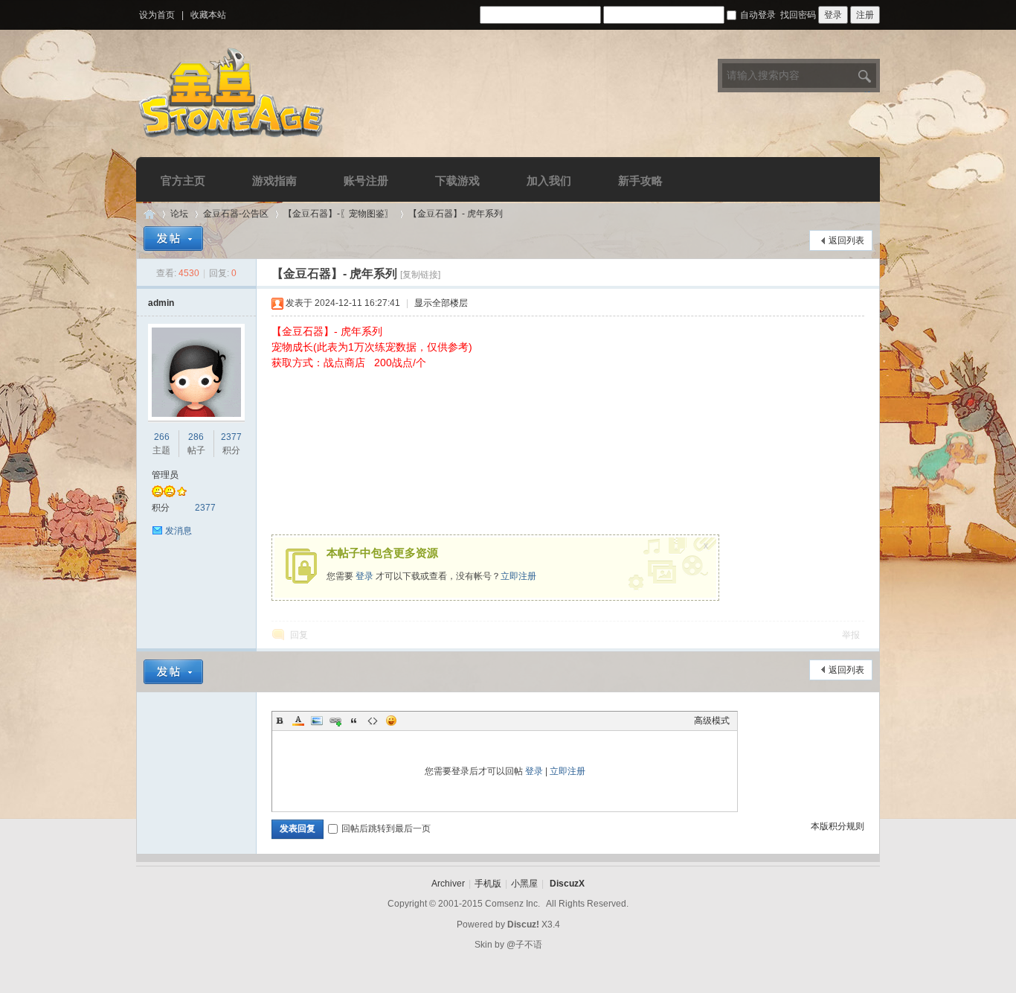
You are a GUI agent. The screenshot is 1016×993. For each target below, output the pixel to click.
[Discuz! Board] (232, 140)
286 (196, 437)
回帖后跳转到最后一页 (386, 828)
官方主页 (183, 180)
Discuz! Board (149, 214)
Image (316, 720)
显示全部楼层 (441, 303)
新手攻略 (640, 180)
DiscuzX (567, 883)
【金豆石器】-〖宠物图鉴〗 (338, 213)
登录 (364, 576)
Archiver (448, 883)
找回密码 (798, 15)
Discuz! (523, 924)
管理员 (165, 475)
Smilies (391, 720)
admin (161, 303)
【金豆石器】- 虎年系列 (455, 213)
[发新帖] (173, 238)
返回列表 (846, 240)
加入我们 (549, 180)
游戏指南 (274, 180)
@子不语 (524, 944)
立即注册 (518, 576)
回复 (299, 635)
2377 (231, 437)
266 (162, 437)
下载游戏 (457, 180)
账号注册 (366, 180)
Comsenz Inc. (512, 903)
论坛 (179, 213)
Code (372, 720)
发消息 (178, 531)
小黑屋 (524, 883)
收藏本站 (208, 15)
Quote (354, 720)
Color (298, 720)
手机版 (488, 883)
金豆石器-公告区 (236, 213)
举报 (851, 635)
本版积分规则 (837, 826)
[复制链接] (420, 274)
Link (335, 720)
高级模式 (712, 720)
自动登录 (758, 15)
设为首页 (157, 15)
